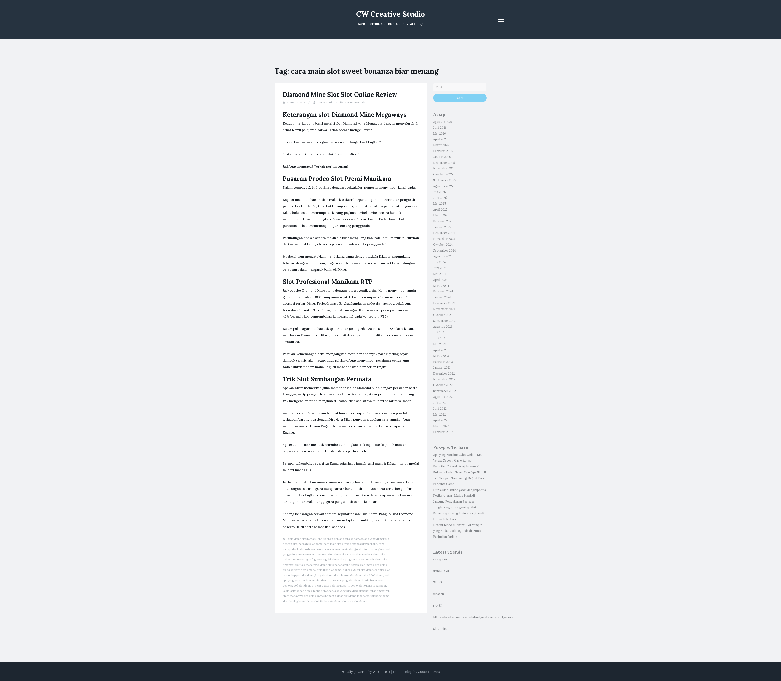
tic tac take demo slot (333, 601)
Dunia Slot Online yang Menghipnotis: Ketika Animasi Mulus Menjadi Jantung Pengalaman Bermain (459, 496)
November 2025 (444, 168)
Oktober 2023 (442, 315)
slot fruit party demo (345, 585)
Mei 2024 (439, 274)
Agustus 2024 (443, 256)
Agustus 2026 (443, 122)
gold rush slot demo (329, 570)
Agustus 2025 (443, 186)
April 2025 (440, 209)
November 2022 (444, 379)
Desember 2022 (444, 373)
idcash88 (439, 594)
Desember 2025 (444, 163)
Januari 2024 (442, 297)
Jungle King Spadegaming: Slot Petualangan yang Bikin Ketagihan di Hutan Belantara (458, 513)
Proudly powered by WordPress (365, 672)
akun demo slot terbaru (302, 539)
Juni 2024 (440, 268)
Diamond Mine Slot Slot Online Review (340, 94)
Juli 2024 (439, 262)
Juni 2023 (439, 338)
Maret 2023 (441, 356)
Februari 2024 (443, 291)
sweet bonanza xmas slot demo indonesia (343, 596)
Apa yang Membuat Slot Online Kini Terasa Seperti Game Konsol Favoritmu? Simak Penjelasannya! (457, 460)
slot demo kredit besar (363, 580)
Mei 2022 (439, 414)
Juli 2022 (439, 403)
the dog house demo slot (304, 601)
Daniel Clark (325, 102)
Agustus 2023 (442, 326)
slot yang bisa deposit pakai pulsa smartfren (362, 591)
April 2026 (440, 139)
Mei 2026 (439, 133)
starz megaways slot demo (299, 596)
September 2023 (444, 321)
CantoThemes (429, 672)
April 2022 (440, 420)
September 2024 (444, 250)
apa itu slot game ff (351, 539)
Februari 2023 (443, 362)
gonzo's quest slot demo (358, 570)
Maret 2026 (441, 145)
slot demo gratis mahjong (332, 580)
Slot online (440, 629)
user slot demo (357, 601)
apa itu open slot (328, 539)
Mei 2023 (439, 344)
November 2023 (444, 309)
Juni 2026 (440, 127)
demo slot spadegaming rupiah (339, 565)
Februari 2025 (443, 221)
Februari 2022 (443, 432)
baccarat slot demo (311, 544)
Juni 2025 (440, 198)
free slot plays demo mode (299, 570)
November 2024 (444, 239)
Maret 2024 (441, 286)
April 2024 (440, 280)
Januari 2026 (442, 157)
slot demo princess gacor (315, 585)
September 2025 (444, 180)
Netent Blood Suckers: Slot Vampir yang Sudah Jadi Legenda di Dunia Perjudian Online (457, 531)
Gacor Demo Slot (356, 102)
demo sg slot (325, 554)
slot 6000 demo (373, 575)
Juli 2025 (439, 192)
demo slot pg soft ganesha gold (311, 559)
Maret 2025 (441, 215)
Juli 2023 (439, 332)
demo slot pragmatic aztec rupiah (353, 559)
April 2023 (440, 350)
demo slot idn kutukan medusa (353, 554)
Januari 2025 (442, 227)
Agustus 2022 (443, 397)
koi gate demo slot (326, 575)
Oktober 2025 (443, 174)
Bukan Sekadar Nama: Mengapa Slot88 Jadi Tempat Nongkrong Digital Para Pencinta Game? (459, 478)
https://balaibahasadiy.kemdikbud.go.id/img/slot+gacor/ (473, 617)
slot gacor (440, 559)
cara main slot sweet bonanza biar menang (350, 544)
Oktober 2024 (443, 245)
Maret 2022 (441, 426)
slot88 (437, 605)
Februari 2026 (443, 151)
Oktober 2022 (443, 385)
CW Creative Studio (390, 14)
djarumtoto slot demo (373, 565)
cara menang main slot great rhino (346, 549)
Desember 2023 (444, 303)
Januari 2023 (442, 367)
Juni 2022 (440, 409)
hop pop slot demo (302, 575)
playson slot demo (351, 575)
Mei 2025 (439, 203)
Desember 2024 (444, 233)
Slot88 (437, 582)
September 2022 (444, 391)
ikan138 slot (441, 571)
